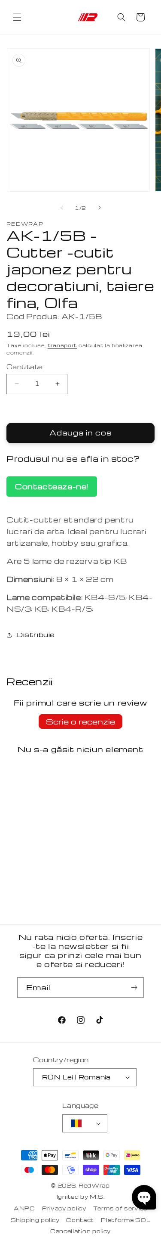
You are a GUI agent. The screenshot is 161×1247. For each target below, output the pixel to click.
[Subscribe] (134, 987)
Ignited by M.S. (81, 1196)
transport (62, 345)
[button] (17, 17)
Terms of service (120, 1208)
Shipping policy (35, 1219)
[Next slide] (99, 207)
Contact (80, 1219)
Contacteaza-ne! (51, 486)
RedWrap (94, 1185)
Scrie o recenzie (80, 721)
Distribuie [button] (35, 634)
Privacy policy (64, 1208)
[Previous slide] (61, 207)
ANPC (24, 1208)
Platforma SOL (125, 1219)
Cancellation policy (80, 1231)
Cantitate (24, 366)
